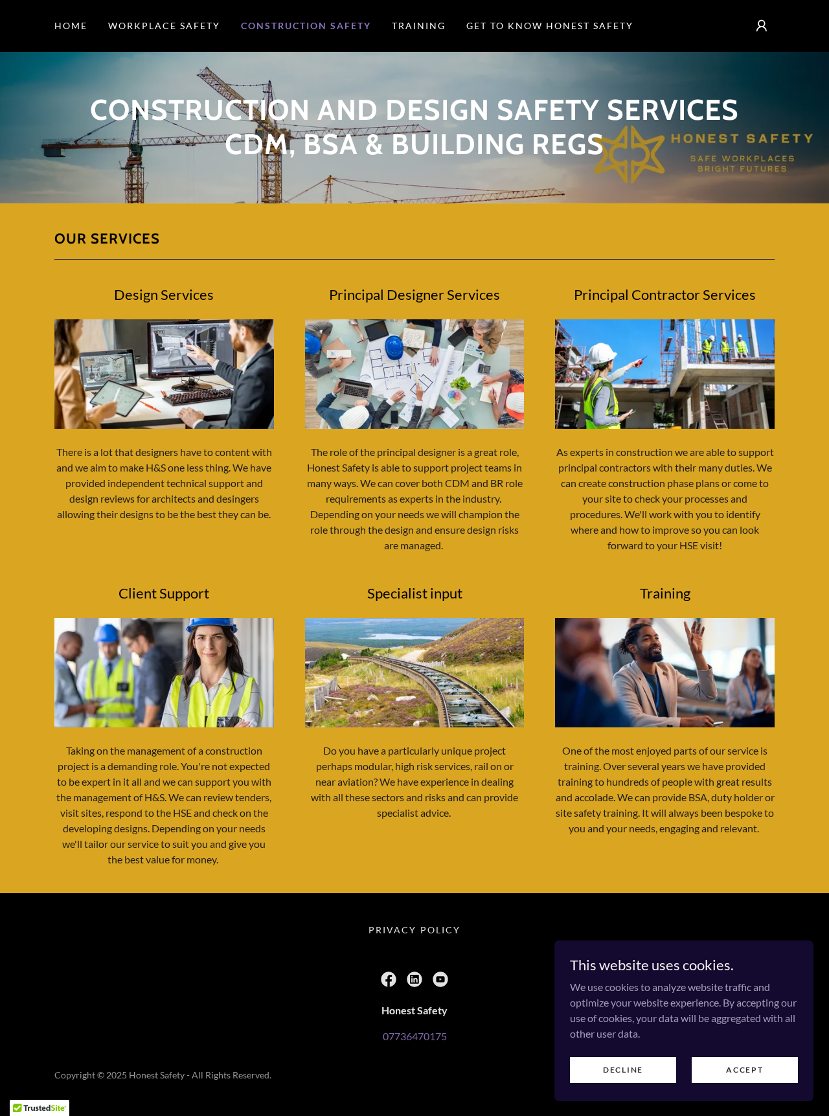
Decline (623, 1070)
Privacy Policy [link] (414, 929)
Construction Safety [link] (306, 25)
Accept (744, 1070)
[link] (389, 979)
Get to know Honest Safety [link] (549, 25)
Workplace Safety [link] (164, 25)
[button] (762, 26)
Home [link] (70, 25)
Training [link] (419, 25)
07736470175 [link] (415, 1036)
